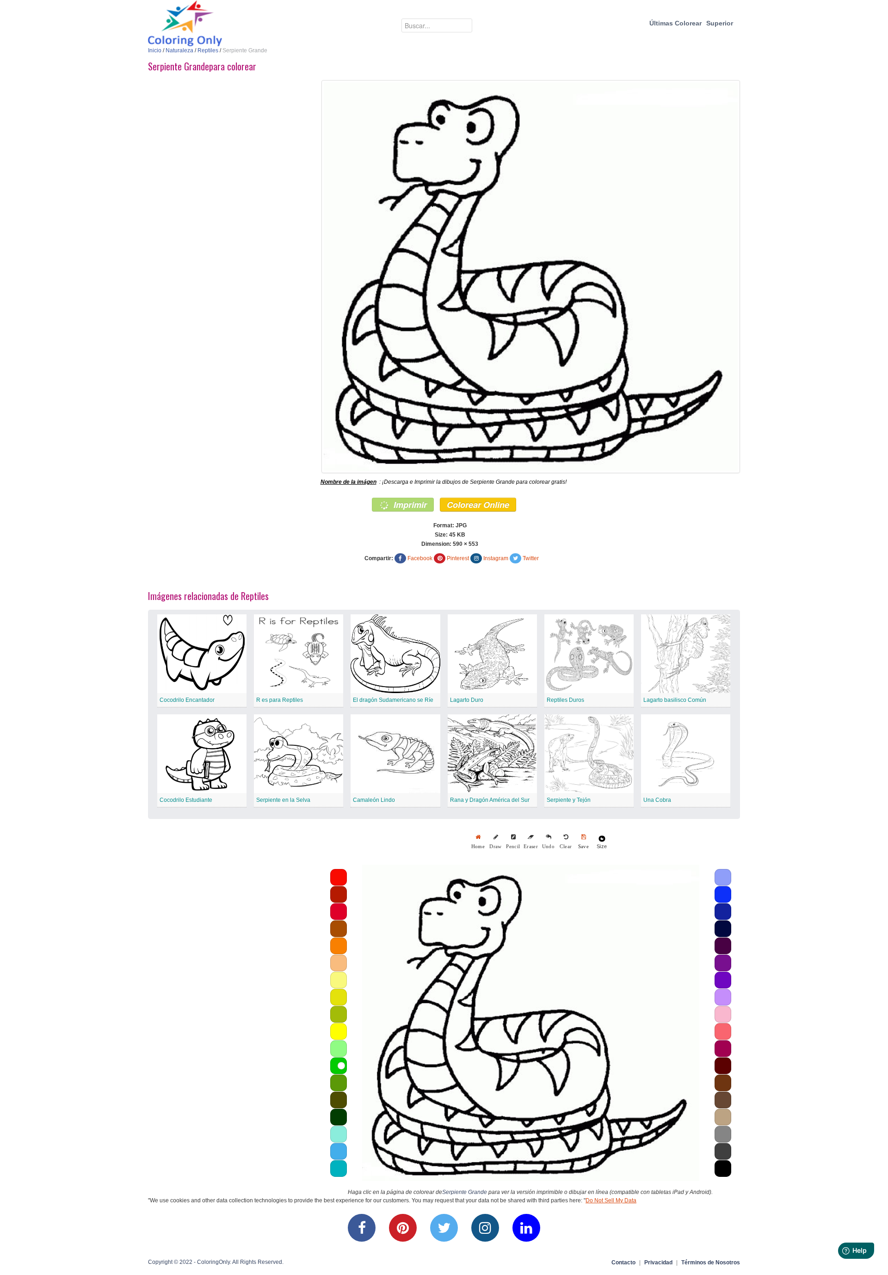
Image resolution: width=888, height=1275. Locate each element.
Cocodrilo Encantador (187, 700)
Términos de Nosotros (710, 1262)
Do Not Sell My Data (611, 1200)
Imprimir (409, 505)
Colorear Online (478, 505)
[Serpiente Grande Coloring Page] (530, 276)
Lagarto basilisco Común (674, 700)
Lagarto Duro (466, 700)
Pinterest (458, 558)
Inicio (154, 50)
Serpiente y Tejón (569, 800)
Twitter (531, 558)
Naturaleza (179, 50)
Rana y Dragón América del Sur (490, 800)
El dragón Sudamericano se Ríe (393, 700)
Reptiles (207, 50)
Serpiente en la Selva (283, 800)
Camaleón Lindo (374, 800)
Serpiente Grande (464, 1192)
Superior (719, 23)
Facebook (419, 558)
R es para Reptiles (279, 700)
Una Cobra (657, 800)
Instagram (495, 558)
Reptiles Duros (565, 700)
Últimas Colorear (675, 23)
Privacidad (658, 1262)
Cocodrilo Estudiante (186, 800)
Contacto (623, 1262)
